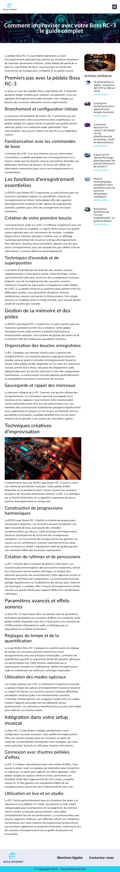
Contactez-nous (101, 858)
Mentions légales (70, 858)
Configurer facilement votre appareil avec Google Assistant (104, 108)
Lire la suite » (101, 94)
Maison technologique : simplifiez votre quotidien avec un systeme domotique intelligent (104, 187)
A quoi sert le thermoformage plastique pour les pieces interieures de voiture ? (104, 160)
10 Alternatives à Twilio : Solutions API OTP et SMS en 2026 (104, 86)
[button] (114, 7)
